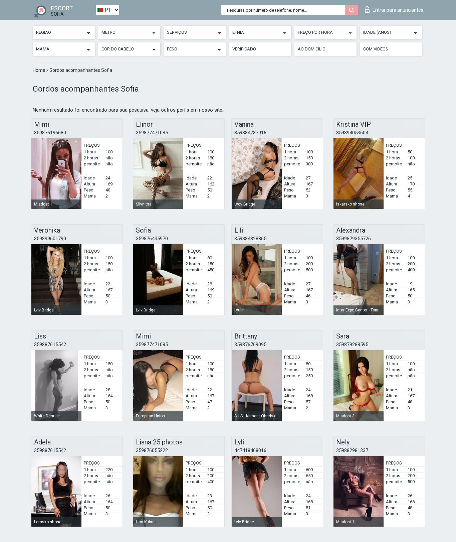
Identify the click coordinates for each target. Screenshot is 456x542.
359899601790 (50, 239)
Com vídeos (375, 48)
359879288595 (352, 345)
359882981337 (352, 450)
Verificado (244, 48)
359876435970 (152, 239)
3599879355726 (353, 239)
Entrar (398, 10)
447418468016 (250, 450)
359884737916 (250, 133)
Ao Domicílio (311, 48)
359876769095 (250, 345)
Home (39, 70)
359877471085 (152, 133)
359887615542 (50, 345)
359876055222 (152, 450)
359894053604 (352, 133)
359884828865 (250, 239)
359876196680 (50, 133)
